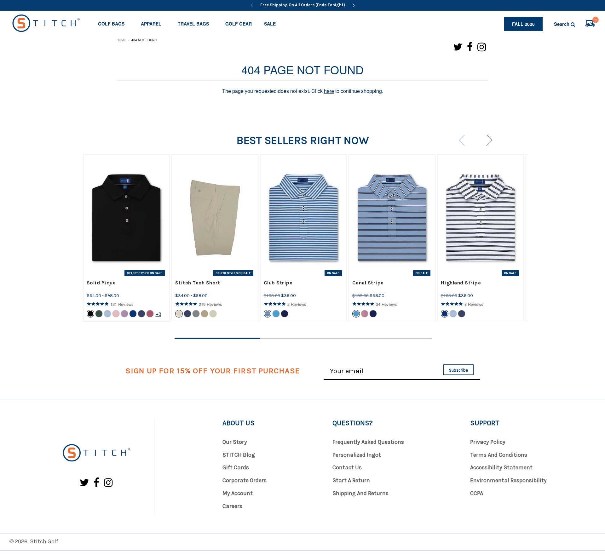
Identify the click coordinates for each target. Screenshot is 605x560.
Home (121, 40)
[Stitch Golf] (96, 453)
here (329, 90)
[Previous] (252, 5)
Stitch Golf (44, 541)
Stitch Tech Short (197, 283)
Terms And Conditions (498, 454)
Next (486, 140)
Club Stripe (278, 283)
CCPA (476, 493)
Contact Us (347, 467)
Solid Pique (101, 283)
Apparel (151, 23)
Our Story (234, 441)
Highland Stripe (461, 283)
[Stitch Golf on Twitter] (458, 46)
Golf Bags (111, 23)
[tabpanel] (126, 238)
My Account (237, 493)
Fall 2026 (523, 24)
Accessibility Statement (501, 467)
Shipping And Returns (360, 493)
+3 (158, 313)
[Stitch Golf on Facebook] (470, 46)
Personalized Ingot (356, 454)
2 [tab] (303, 338)
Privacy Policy (487, 441)
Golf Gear (238, 23)
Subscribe (458, 370)
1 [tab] (217, 338)
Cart (595, 20)
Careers (232, 506)
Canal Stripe (368, 283)
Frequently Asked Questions (368, 441)
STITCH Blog (238, 454)
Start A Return (351, 480)
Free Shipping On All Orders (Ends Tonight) (302, 5)
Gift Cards (235, 467)
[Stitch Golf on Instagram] (481, 46)
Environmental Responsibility (508, 480)
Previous (464, 140)
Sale (270, 23)
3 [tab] (389, 338)
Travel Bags (193, 23)
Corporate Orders (244, 480)
